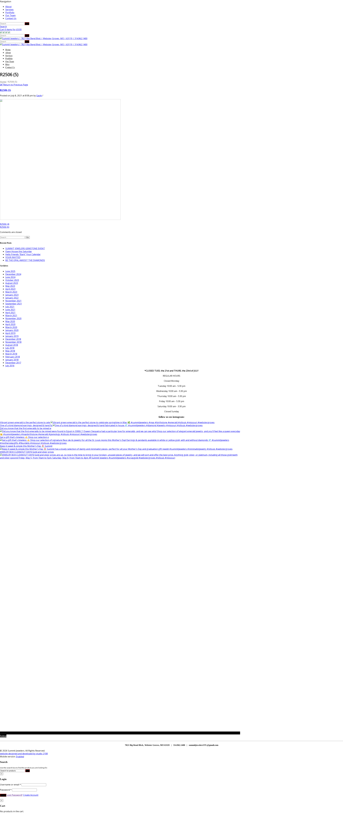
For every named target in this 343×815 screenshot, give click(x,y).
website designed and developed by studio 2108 (24, 753)
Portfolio (9, 12)
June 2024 (10, 277)
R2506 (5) (5, 90)
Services (9, 9)
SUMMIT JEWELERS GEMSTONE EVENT (25, 248)
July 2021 (9, 306)
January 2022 (11, 297)
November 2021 (13, 300)
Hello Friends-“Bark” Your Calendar (23, 254)
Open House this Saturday (18, 251)
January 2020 (11, 330)
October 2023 (12, 280)
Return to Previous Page (14, 84)
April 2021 (10, 312)
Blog (7, 64)
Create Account (30, 795)
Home (8, 49)
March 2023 (11, 291)
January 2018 (11, 359)
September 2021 (13, 303)
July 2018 (9, 347)
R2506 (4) (4, 224)
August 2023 (11, 283)
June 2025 (10, 271)
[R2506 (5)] (60, 219)
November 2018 (13, 342)
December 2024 (13, 274)
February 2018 (12, 356)
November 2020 (13, 318)
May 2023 (10, 286)
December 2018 (13, 339)
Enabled (20, 756)
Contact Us (10, 18)
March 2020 (11, 327)
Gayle (39, 95)
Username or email (10, 784)
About (8, 6)
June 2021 (10, 309)
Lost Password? (15, 795)
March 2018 (11, 353)
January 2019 (11, 336)
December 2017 (13, 362)
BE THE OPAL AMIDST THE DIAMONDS (25, 260)
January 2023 (11, 294)
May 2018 (10, 350)
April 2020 (10, 324)
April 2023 (10, 288)
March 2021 (11, 315)
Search (3, 26)
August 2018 (11, 345)
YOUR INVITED (12, 257)
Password (6, 789)
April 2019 (10, 333)
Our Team (10, 15)
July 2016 (9, 365)
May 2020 (10, 321)
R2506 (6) (4, 227)
